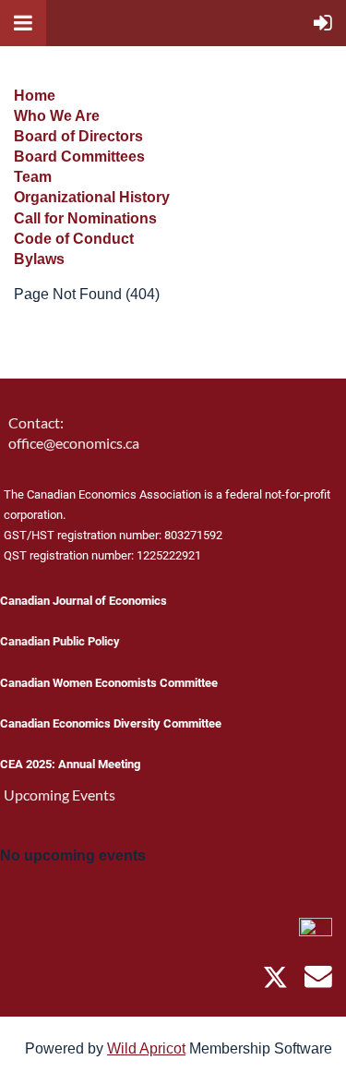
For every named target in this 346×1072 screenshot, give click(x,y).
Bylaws (39, 259)
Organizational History (92, 197)
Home (34, 95)
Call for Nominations (85, 218)
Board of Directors (78, 136)
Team (33, 177)
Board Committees (79, 156)
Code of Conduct (74, 239)
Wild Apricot (146, 1048)
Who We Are (57, 116)
